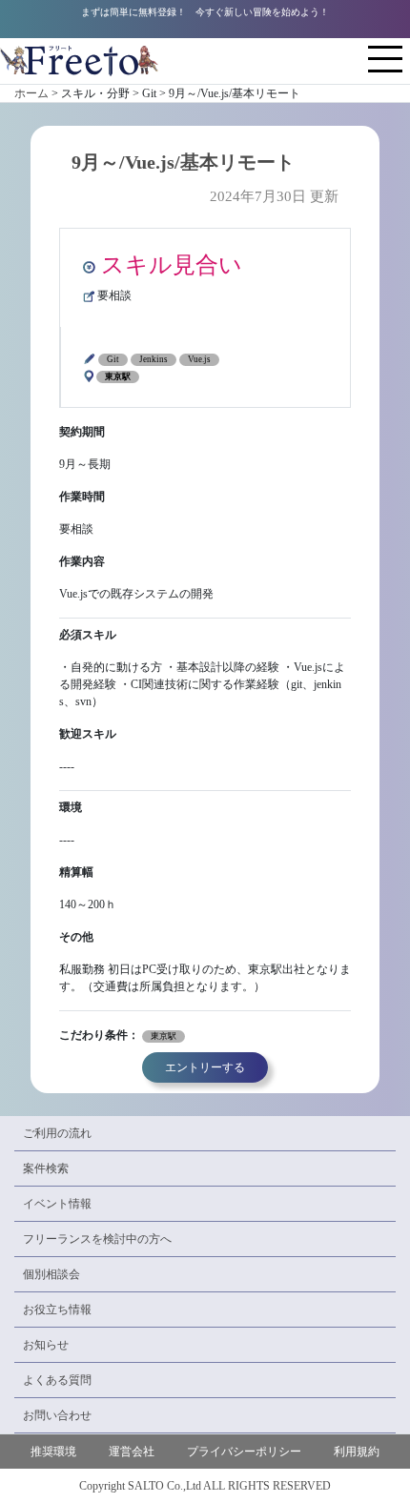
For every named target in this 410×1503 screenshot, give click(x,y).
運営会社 (131, 1451)
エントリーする (205, 1067)
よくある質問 (57, 1380)
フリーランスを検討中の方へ (97, 1239)
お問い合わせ (57, 1415)
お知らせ (46, 1344)
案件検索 (46, 1168)
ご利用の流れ (57, 1133)
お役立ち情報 (57, 1309)
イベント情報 (57, 1203)
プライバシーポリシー (244, 1451)
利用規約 (356, 1451)
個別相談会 (51, 1274)
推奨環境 (53, 1451)
